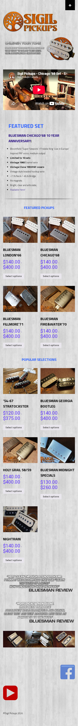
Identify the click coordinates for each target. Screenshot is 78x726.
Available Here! (17, 190)
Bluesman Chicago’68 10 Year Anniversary (34, 138)
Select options (13, 276)
